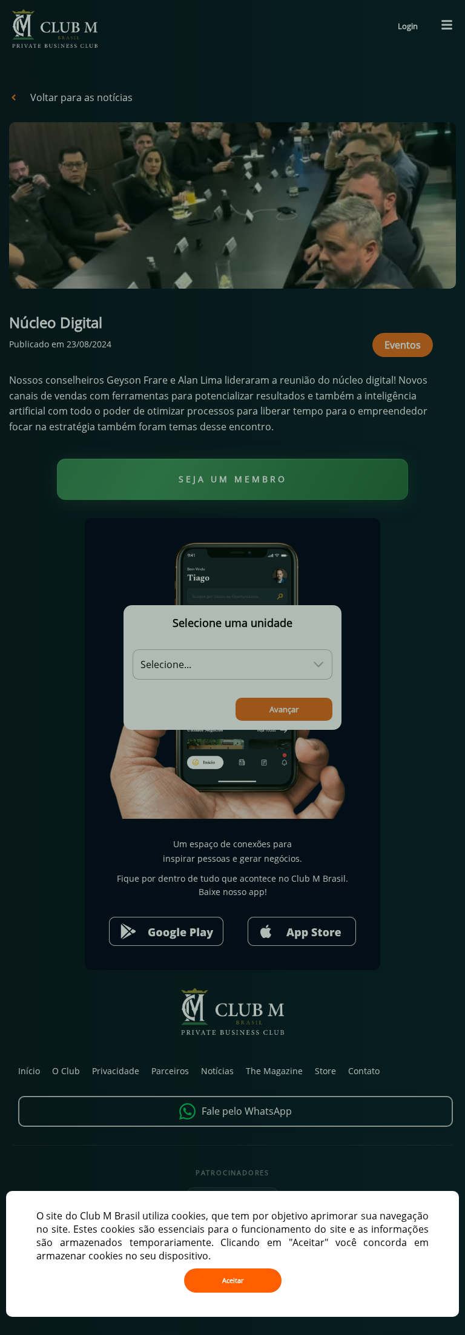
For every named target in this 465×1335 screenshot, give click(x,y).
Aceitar (232, 1280)
